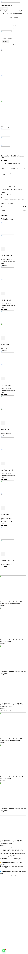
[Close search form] (2, 2)
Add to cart (12, 186)
